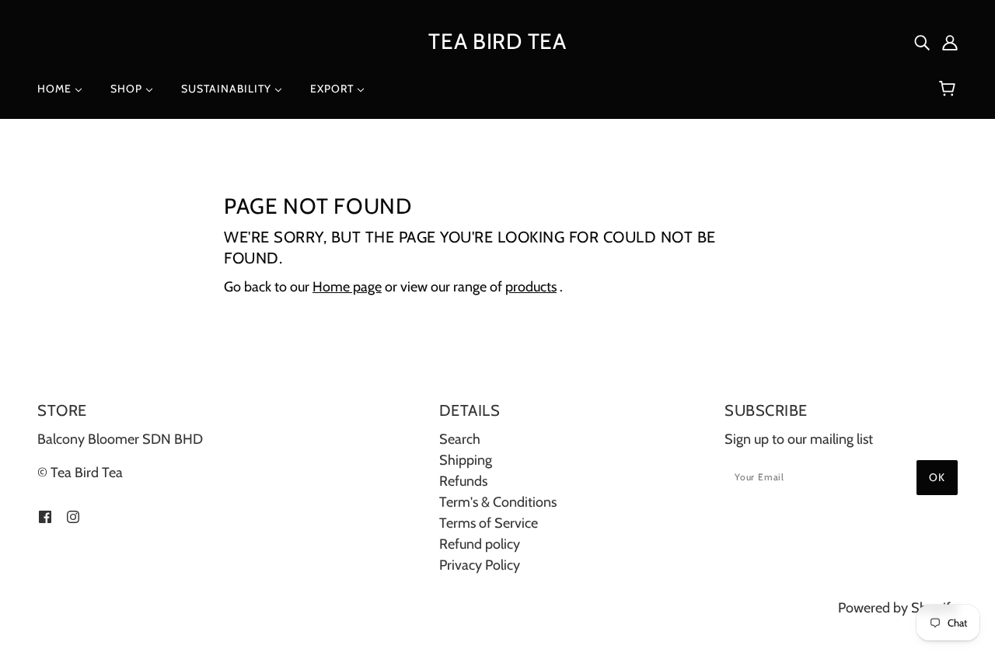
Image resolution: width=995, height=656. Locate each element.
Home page (347, 286)
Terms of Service (488, 523)
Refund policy (479, 544)
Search (459, 439)
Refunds (463, 481)
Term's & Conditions (498, 502)
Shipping (465, 460)
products (531, 286)
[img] (922, 41)
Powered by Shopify (898, 607)
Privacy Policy (479, 565)
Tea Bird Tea (497, 41)
